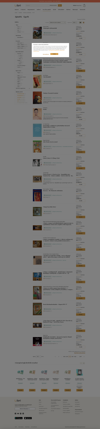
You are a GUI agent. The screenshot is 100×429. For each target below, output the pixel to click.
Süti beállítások (46, 54)
